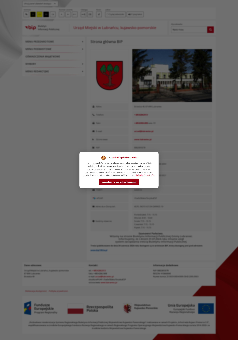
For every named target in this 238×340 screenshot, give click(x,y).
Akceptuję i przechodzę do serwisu (119, 182)
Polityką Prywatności (145, 175)
